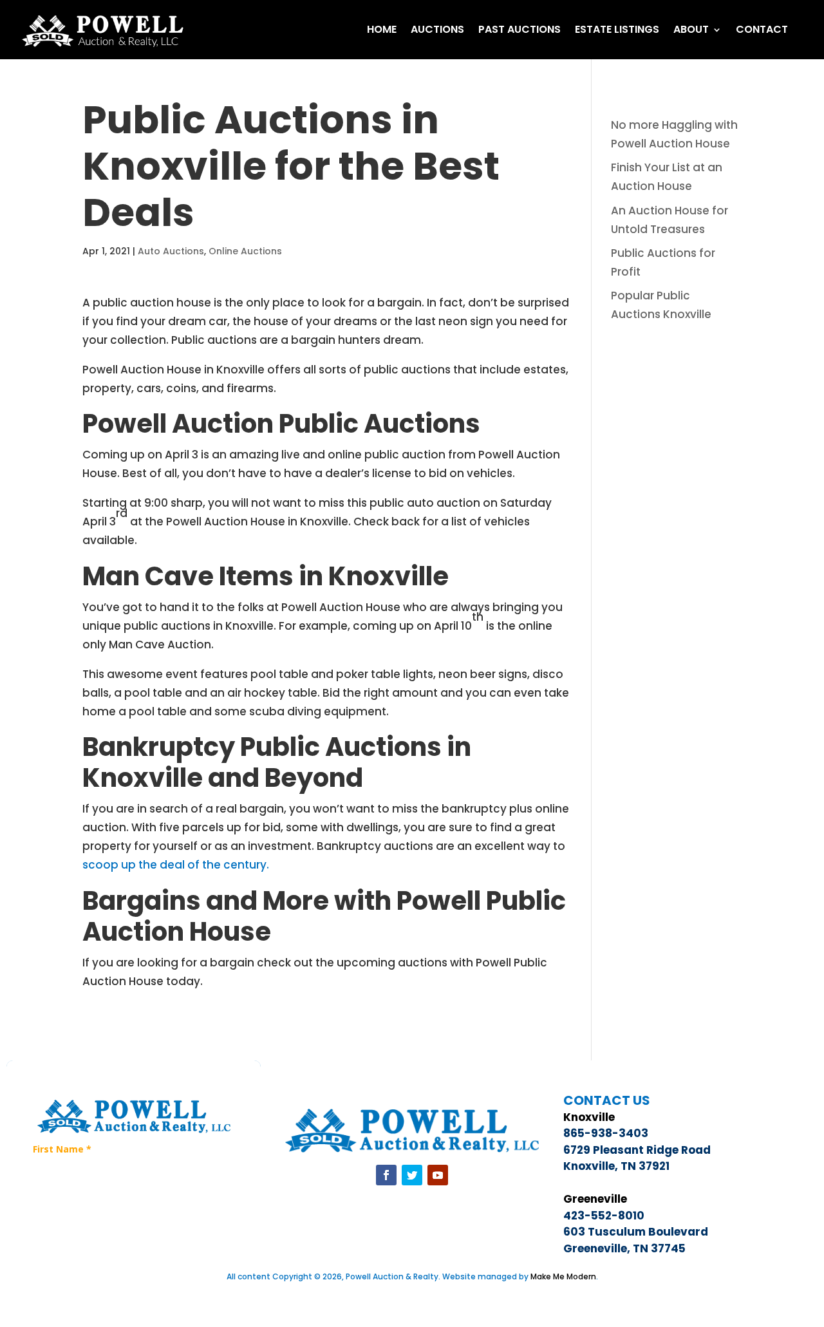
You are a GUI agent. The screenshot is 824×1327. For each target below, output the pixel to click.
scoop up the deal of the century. (175, 864)
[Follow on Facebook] (386, 1175)
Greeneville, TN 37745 (624, 1248)
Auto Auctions (171, 251)
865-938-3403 (605, 1133)
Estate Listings (617, 29)
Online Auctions (245, 251)
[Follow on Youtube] (437, 1175)
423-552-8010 (603, 1215)
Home (382, 29)
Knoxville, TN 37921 (616, 1166)
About (691, 29)
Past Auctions (519, 29)
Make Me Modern (563, 1276)
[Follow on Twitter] (412, 1175)
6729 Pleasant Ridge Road (637, 1150)
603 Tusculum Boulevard (635, 1231)
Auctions (437, 29)
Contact (762, 29)
